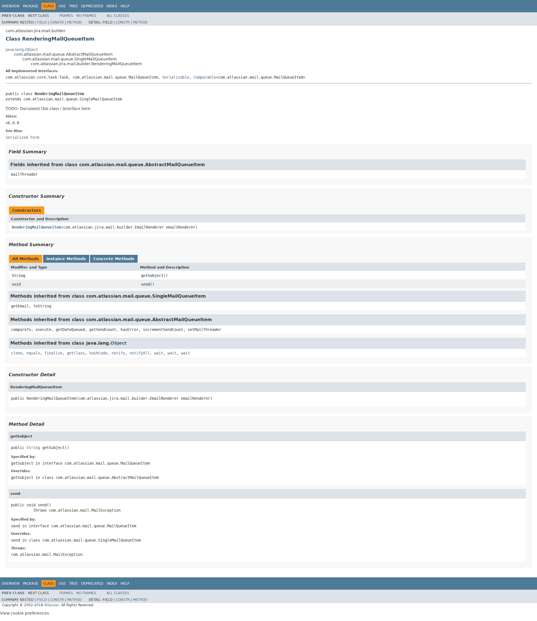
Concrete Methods (113, 259)
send (145, 284)
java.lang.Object (22, 49)
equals (33, 353)
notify (118, 353)
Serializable (175, 77)
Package (30, 6)
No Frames (86, 16)
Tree (73, 6)
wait (158, 353)
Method (74, 22)
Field (42, 22)
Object (118, 343)
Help (125, 6)
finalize (53, 353)
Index (112, 6)
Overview (11, 6)
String (18, 275)
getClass (76, 353)
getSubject (152, 275)
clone (16, 353)
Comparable (205, 77)
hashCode (98, 353)
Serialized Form (22, 137)
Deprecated (92, 6)
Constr (57, 22)
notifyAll (139, 353)
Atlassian (51, 605)
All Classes (118, 16)
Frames (66, 16)
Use (62, 6)
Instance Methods (66, 259)
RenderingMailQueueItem (36, 227)
